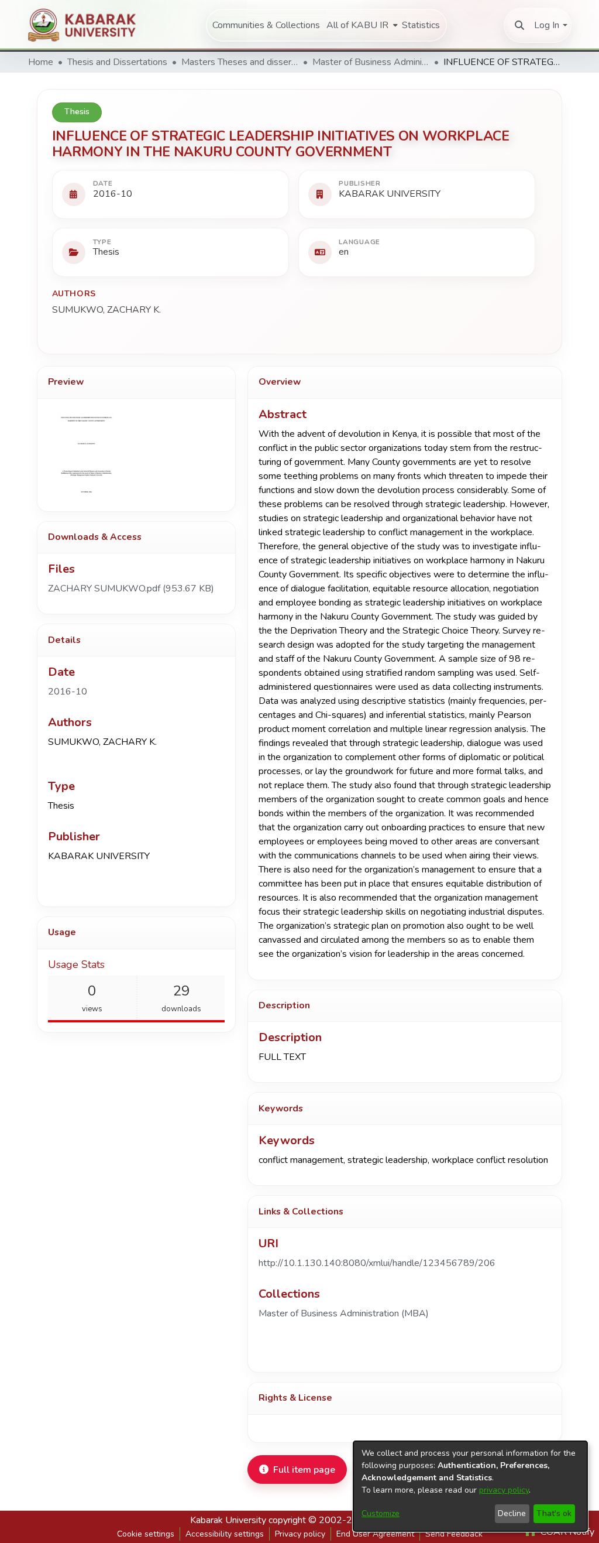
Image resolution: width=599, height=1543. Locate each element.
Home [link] (40, 62)
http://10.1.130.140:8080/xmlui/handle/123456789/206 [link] (377, 1263)
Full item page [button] (304, 1469)
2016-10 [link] (67, 691)
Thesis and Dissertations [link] (117, 62)
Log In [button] (546, 25)
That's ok (554, 1513)
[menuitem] (361, 25)
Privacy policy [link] (300, 1533)
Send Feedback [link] (454, 1533)
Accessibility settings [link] (224, 1533)
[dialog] (470, 1486)
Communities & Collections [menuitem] (266, 25)
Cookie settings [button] (145, 1533)
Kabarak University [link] (228, 1520)
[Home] (88, 25)
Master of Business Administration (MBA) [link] (370, 62)
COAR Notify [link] (566, 1531)
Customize (381, 1513)
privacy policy (504, 1490)
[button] (519, 25)
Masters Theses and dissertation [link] (239, 62)
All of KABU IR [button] (357, 25)
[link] (131, 588)
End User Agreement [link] (375, 1533)
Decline (512, 1513)
